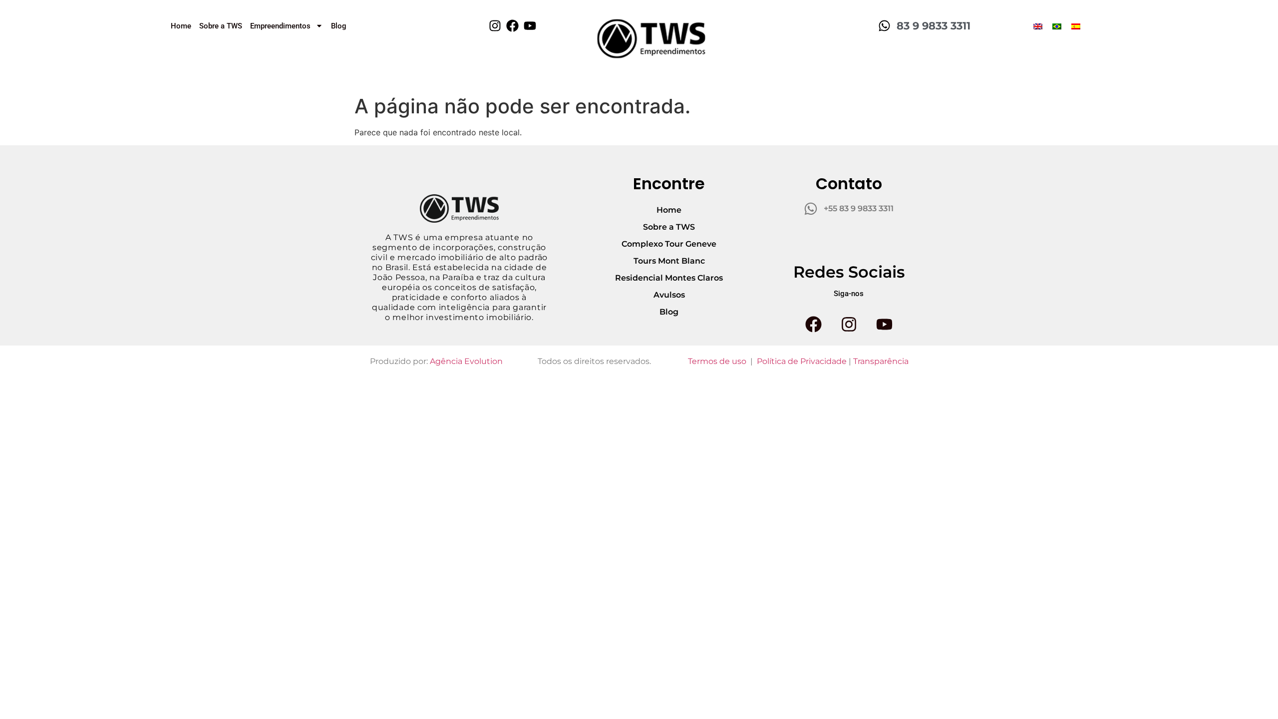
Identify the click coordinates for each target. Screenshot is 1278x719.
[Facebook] (512, 25)
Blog (338, 25)
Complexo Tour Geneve (669, 244)
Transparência (881, 361)
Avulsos (669, 295)
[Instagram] (495, 25)
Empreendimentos (280, 25)
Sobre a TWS (220, 25)
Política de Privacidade (802, 361)
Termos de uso (717, 361)
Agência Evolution (466, 361)
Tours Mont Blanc (669, 261)
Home (181, 25)
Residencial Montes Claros (669, 278)
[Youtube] (530, 25)
